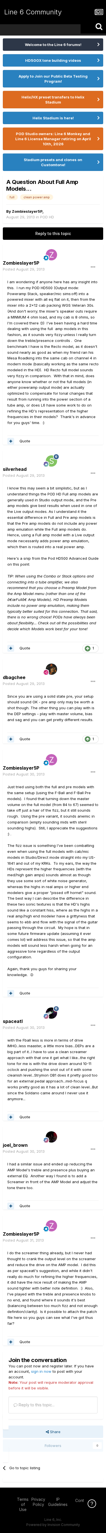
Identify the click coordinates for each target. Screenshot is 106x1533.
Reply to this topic (53, 233)
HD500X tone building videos (53, 60)
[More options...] (93, 267)
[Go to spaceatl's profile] (51, 1013)
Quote (25, 441)
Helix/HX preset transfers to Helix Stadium (53, 99)
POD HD (47, 217)
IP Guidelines (58, 1502)
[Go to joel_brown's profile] (51, 1137)
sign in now (41, 1371)
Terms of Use (23, 1504)
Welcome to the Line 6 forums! (53, 44)
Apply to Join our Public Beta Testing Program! (53, 79)
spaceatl (13, 1021)
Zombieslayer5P (27, 211)
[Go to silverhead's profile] (51, 461)
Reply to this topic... (36, 1404)
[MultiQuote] (10, 441)
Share (54, 1431)
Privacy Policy (38, 1502)
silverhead (15, 469)
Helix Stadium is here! (53, 118)
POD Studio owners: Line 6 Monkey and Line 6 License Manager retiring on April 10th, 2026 (53, 138)
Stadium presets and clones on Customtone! (53, 162)
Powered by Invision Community (53, 1525)
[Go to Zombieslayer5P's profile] (51, 254)
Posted (24, 269)
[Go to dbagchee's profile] (51, 669)
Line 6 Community (33, 12)
